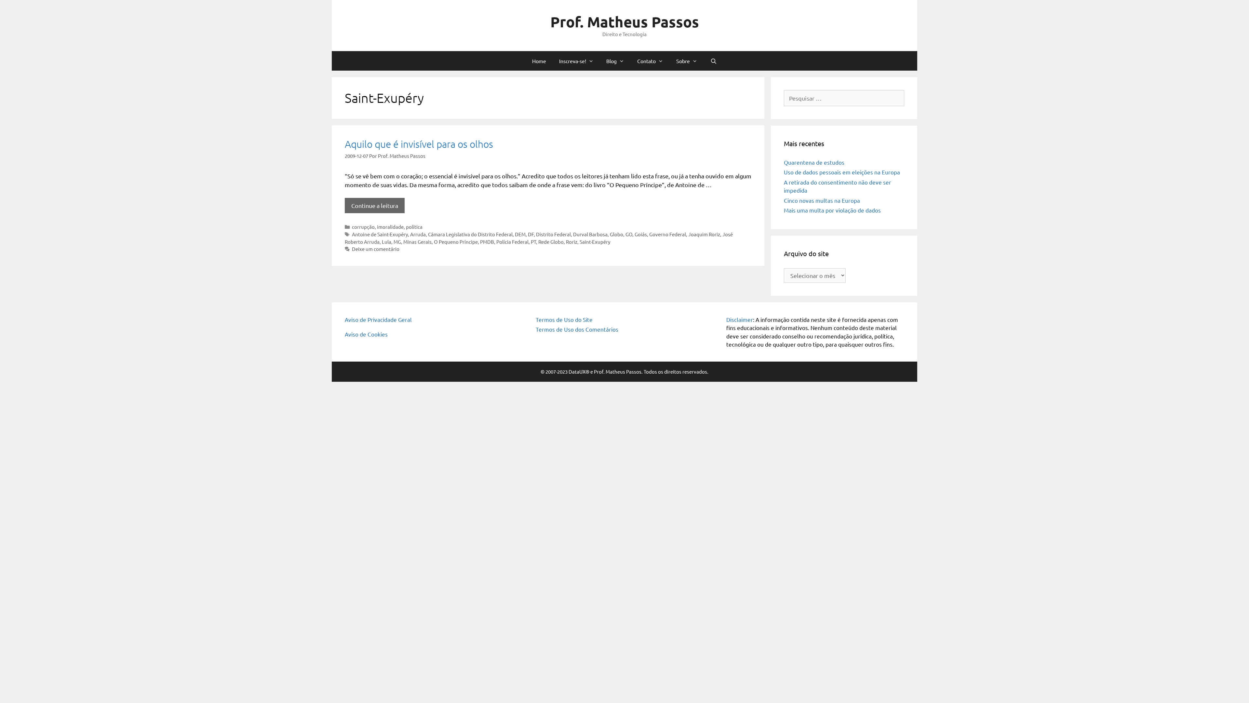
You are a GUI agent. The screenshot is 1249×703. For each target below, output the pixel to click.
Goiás (641, 234)
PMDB (487, 242)
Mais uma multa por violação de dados (832, 210)
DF (531, 234)
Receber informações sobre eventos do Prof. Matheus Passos (387, 118)
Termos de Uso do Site (564, 319)
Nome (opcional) (339, 65)
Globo (616, 234)
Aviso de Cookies (366, 334)
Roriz (571, 242)
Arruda (418, 234)
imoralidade (390, 227)
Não (349, 126)
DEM (520, 234)
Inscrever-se (624, 151)
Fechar (930, 7)
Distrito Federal (553, 234)
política (414, 227)
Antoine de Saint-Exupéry (380, 234)
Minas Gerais (417, 242)
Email (327, 91)
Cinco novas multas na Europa (822, 200)
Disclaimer (739, 319)
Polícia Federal (512, 242)
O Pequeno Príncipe (456, 242)
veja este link (488, 35)
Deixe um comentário (375, 249)
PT (533, 242)
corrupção (363, 227)
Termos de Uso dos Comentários (577, 329)
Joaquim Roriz (704, 234)
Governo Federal (667, 234)
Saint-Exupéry (595, 242)
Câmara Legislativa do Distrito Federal (470, 234)
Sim (330, 126)
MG (397, 242)
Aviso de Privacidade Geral (378, 319)
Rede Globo (551, 242)
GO (628, 234)
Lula (386, 242)
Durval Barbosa (590, 234)
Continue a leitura (374, 205)
